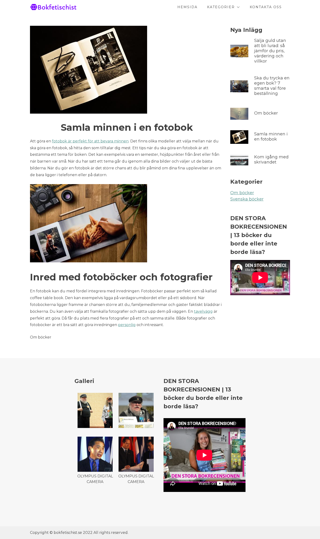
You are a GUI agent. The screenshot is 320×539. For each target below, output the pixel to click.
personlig (127, 325)
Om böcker (242, 192)
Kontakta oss (266, 7)
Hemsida (187, 7)
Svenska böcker (247, 199)
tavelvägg (203, 311)
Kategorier (221, 7)
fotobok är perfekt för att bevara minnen (90, 141)
